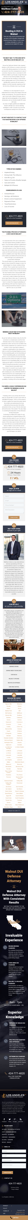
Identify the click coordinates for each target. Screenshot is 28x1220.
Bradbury (19, 715)
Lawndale (19, 755)
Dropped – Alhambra (8, 1134)
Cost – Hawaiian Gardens (9, 1132)
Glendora (19, 735)
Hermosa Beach (8, 740)
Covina (19, 724)
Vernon (8, 802)
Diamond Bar (8, 729)
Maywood (8, 764)
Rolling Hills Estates (8, 783)
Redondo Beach (9, 780)
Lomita (8, 757)
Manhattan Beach (19, 762)
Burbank (8, 717)
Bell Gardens (8, 713)
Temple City (9, 800)
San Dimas (8, 786)
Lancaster (8, 755)
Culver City (19, 726)
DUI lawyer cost (13, 431)
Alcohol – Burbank (7, 1139)
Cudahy (8, 726)
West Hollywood (19, 805)
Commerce (19, 722)
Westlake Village (8, 807)
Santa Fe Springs (19, 791)
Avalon (8, 708)
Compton (8, 724)
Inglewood (8, 744)
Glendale (8, 735)
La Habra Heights (19, 747)
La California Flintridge (8, 747)
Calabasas (19, 717)
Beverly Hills (9, 715)
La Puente (19, 750)
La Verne (8, 753)
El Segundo (8, 733)
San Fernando (19, 786)
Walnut (10, 425)
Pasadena (8, 774)
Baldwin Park (8, 710)
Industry (20, 742)
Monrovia (19, 764)
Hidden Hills (20, 740)
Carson (8, 720)
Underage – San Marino (8, 1137)
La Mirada (8, 750)
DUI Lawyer (20, 44)
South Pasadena (19, 798)
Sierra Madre (19, 793)
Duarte (8, 731)
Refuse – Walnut (6, 1142)
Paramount (19, 771)
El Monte (19, 731)
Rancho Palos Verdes (19, 777)
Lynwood (19, 759)
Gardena (19, 733)
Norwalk (8, 769)
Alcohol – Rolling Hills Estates (11, 1129)
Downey (20, 729)
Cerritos (20, 720)
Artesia (19, 706)
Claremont (8, 722)
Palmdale (19, 769)
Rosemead (19, 783)
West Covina (8, 805)
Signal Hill (8, 795)
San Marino (19, 789)
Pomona (8, 777)
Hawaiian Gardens (8, 738)
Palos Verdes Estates (8, 771)
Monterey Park (19, 766)
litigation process (21, 351)
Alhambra (19, 704)
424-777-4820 (14, 12)
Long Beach (20, 757)
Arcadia (8, 706)
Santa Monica (8, 793)
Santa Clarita (8, 791)
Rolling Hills (19, 780)
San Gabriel (8, 789)
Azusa (19, 708)
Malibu (8, 762)
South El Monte (19, 795)
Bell (19, 710)
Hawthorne (19, 738)
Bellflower (19, 713)
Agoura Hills (8, 704)
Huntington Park (8, 742)
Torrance (19, 800)
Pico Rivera (19, 774)
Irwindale (19, 744)
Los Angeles (8, 759)
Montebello (8, 766)
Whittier (20, 807)
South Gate (8, 798)
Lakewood (19, 753)
